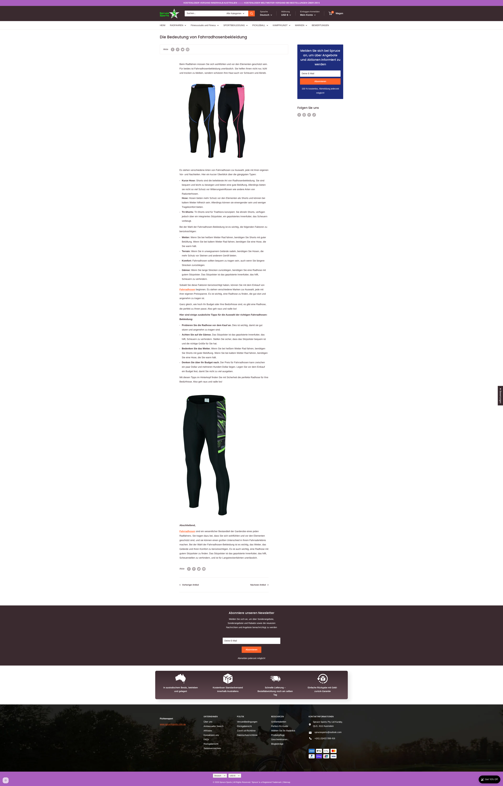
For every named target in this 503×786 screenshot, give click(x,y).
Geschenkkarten (279, 739)
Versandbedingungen (247, 722)
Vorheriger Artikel (190, 585)
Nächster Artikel (258, 585)
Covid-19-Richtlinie (246, 730)
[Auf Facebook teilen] (172, 49)
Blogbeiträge (277, 744)
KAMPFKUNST (280, 25)
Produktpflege (278, 735)
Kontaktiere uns (211, 735)
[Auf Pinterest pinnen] (177, 49)
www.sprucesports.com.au (173, 724)
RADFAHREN (176, 25)
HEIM (162, 25)
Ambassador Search (213, 726)
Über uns (208, 722)
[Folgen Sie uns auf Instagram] (304, 115)
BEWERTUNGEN (320, 25)
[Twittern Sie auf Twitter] (182, 49)
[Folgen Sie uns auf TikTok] (314, 115)
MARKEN (299, 25)
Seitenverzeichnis (212, 748)
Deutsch (217, 776)
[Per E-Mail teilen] (187, 49)
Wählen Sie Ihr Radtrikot (283, 730)
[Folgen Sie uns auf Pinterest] (309, 115)
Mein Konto (307, 15)
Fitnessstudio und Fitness (203, 25)
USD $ (232, 776)
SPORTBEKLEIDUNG (234, 25)
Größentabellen (278, 722)
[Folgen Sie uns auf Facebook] (299, 115)
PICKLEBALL (258, 25)
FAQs (206, 739)
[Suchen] (251, 13)
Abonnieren (320, 81)
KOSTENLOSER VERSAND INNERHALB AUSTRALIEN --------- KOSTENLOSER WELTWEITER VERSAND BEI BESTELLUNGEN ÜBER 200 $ (252, 3)
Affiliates (208, 730)
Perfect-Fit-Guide (279, 726)
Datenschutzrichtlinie (247, 735)
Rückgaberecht (211, 744)
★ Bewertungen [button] (500, 395)
